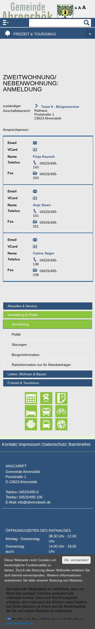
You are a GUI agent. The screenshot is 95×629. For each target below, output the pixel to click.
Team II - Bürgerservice (59, 107)
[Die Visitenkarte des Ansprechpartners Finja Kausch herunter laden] (35, 150)
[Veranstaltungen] (26, 398)
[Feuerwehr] (42, 411)
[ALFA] (42, 398)
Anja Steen (42, 205)
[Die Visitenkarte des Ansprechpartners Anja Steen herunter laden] (35, 199)
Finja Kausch (44, 156)
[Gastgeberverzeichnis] (26, 411)
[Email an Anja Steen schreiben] (35, 192)
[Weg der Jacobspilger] (26, 424)
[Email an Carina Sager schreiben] (35, 241)
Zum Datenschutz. (19, 623)
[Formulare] (57, 398)
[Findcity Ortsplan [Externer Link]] (57, 424)
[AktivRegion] (57, 411)
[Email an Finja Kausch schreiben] (35, 144)
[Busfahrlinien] (42, 424)
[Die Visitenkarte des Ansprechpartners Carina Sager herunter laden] (35, 247)
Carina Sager (43, 253)
